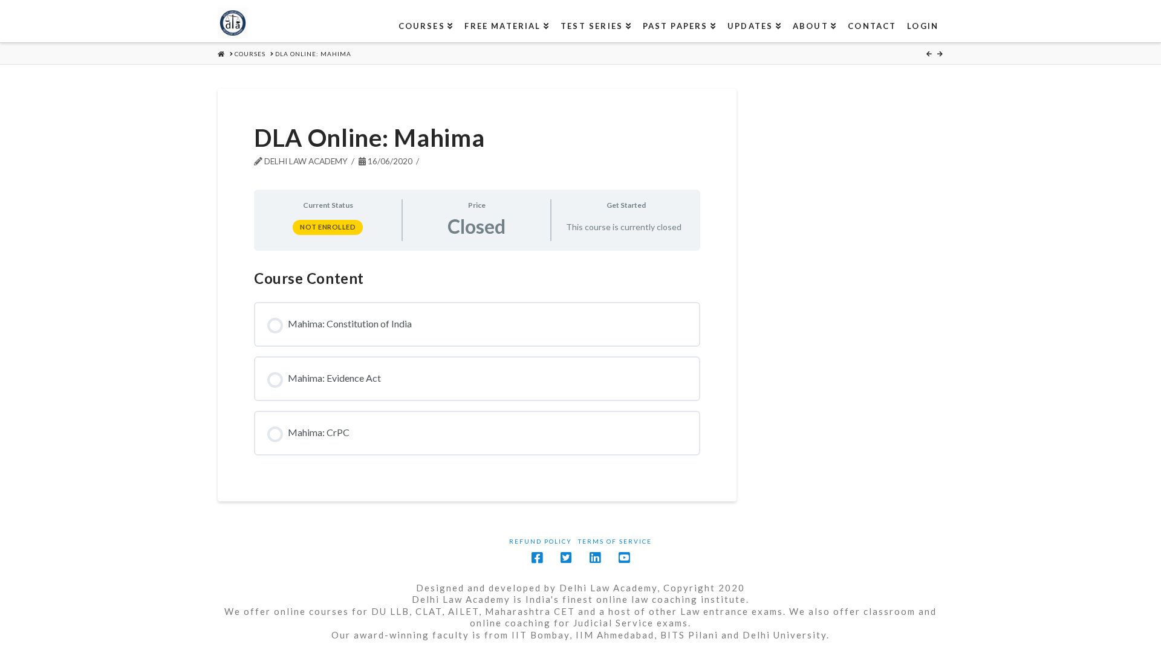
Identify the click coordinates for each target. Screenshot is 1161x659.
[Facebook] (537, 557)
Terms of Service (615, 541)
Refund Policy (540, 541)
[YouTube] (624, 557)
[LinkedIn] (595, 557)
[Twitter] (566, 557)
